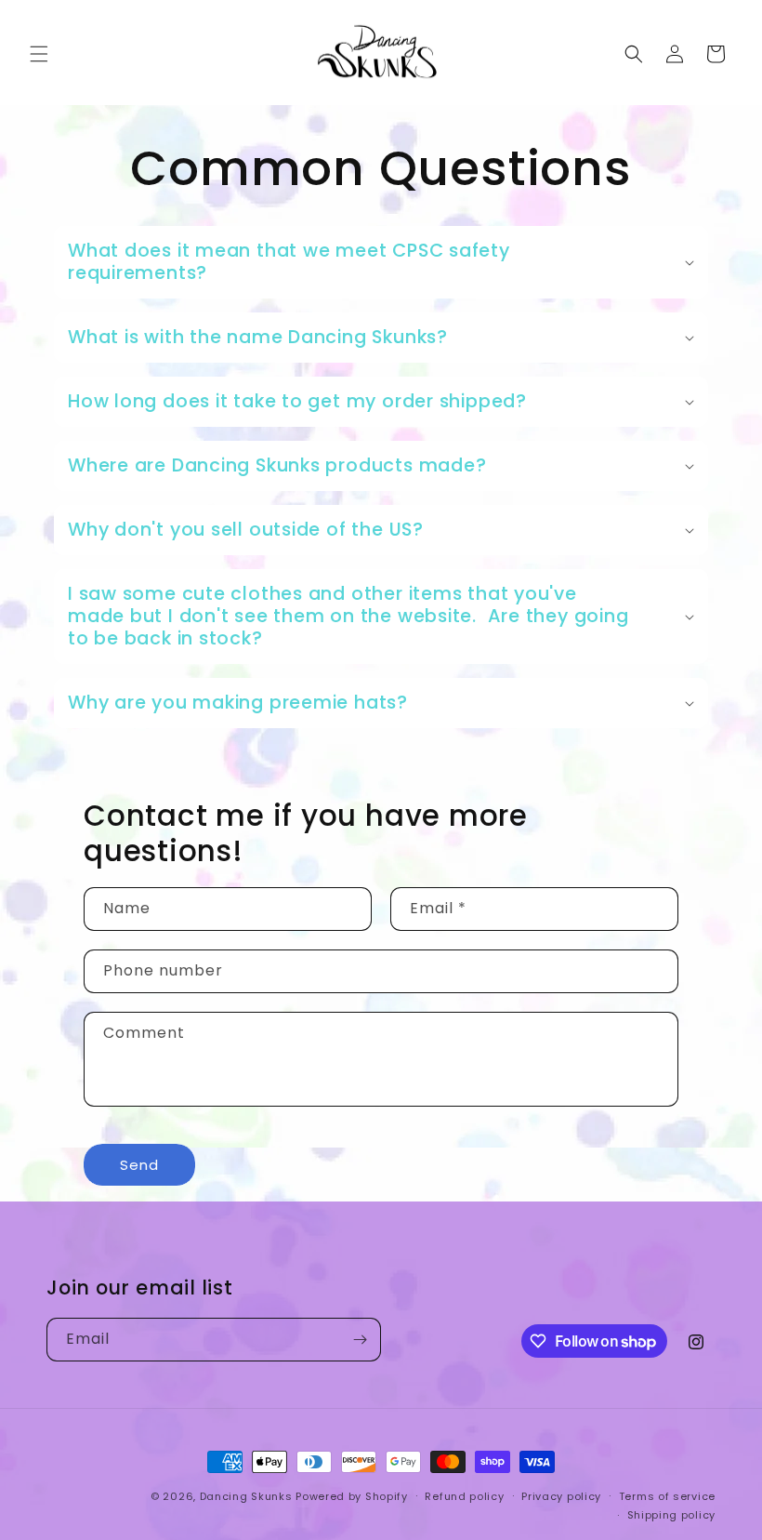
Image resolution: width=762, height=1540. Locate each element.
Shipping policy (671, 1514)
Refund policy (464, 1496)
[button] (39, 53)
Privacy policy (561, 1496)
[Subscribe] (359, 1339)
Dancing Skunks (246, 1496)
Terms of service (667, 1496)
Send (139, 1165)
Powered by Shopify (352, 1496)
